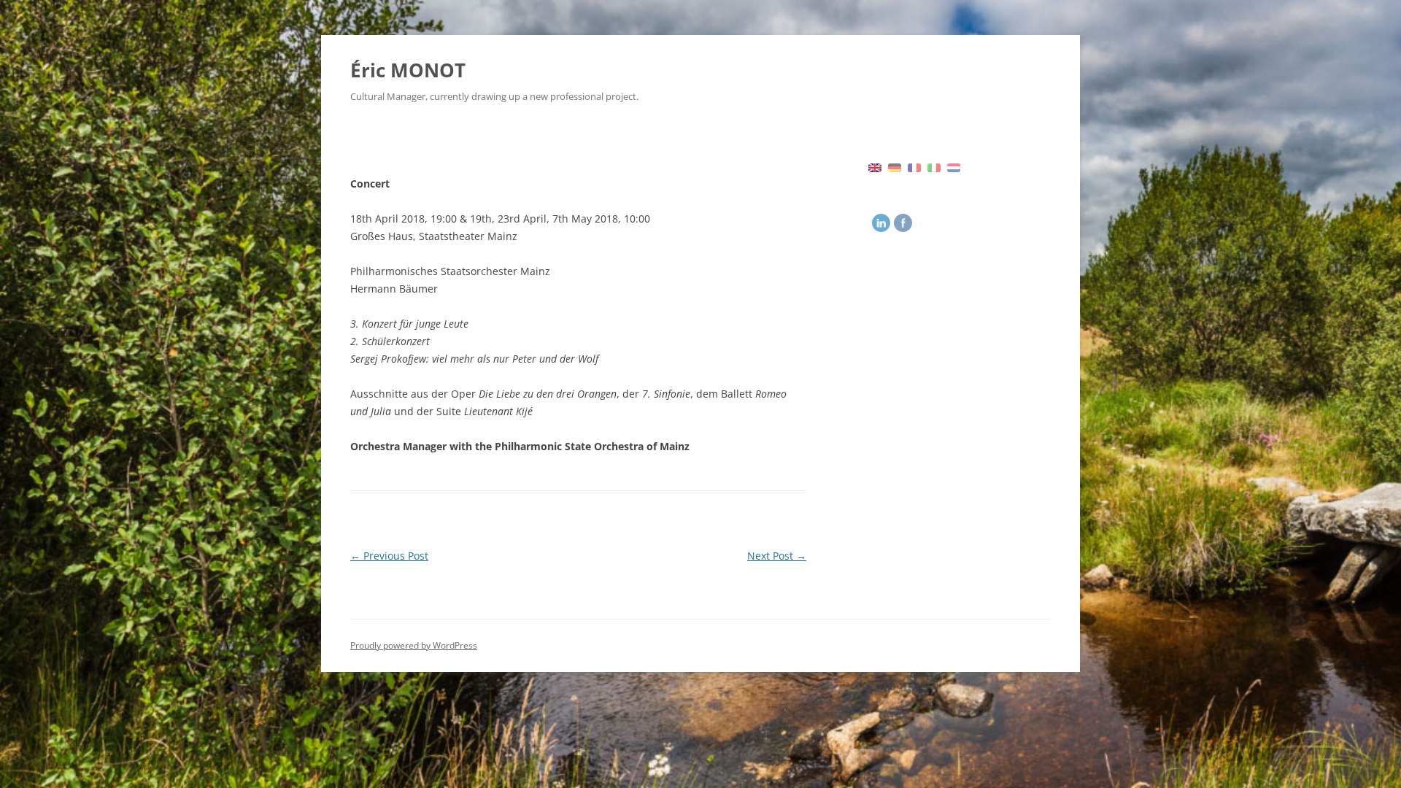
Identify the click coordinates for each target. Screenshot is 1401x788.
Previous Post (389, 556)
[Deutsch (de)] (894, 166)
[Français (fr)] (914, 166)
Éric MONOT (408, 70)
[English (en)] (874, 166)
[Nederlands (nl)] (953, 166)
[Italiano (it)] (934, 166)
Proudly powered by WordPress (413, 645)
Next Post (776, 556)
